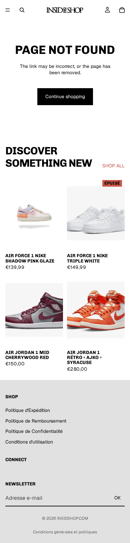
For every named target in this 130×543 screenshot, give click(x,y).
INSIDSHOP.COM (72, 518)
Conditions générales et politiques (65, 532)
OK (117, 498)
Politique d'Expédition (27, 410)
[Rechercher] (22, 10)
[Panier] (122, 10)
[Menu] (7, 10)
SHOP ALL (113, 166)
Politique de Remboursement (35, 421)
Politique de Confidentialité (34, 432)
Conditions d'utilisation (29, 442)
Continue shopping (65, 96)
